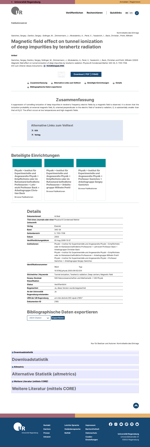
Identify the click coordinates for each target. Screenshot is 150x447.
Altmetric (18, 367)
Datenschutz (91, 433)
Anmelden (124, 2)
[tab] (75, 359)
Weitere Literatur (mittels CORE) (30, 381)
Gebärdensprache (72, 429)
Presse (46, 433)
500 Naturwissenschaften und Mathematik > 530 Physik (78, 278)
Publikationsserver (19, 23)
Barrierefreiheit (92, 429)
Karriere (47, 429)
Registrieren (135, 2)
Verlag (37, 135)
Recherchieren (95, 12)
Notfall (67, 433)
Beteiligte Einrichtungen (98, 83)
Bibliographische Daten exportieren (46, 87)
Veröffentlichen (74, 12)
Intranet (47, 437)
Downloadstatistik (23, 352)
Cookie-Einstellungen (92, 438)
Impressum (90, 425)
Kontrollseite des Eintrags (128, 33)
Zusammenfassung (38, 83)
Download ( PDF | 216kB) (86, 74)
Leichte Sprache (71, 425)
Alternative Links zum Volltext (67, 83)
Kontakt (46, 425)
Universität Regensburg (27, 2)
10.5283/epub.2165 (55, 66)
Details (119, 83)
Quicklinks (116, 12)
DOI (36, 130)
